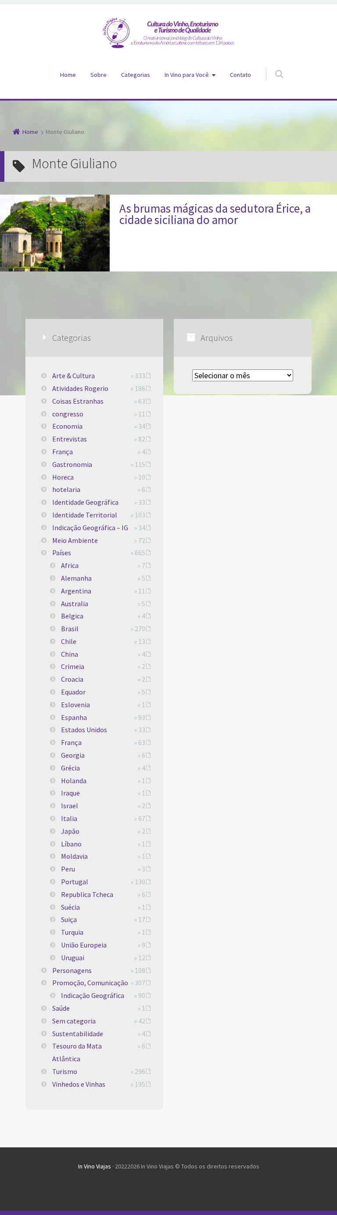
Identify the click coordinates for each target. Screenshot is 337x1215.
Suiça (69, 919)
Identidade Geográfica (85, 502)
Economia (67, 426)
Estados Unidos (84, 729)
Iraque (70, 792)
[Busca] (271, 65)
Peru (68, 868)
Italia (69, 818)
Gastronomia (72, 464)
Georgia (73, 755)
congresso (67, 413)
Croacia (72, 679)
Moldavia (74, 856)
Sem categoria (74, 1020)
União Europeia (84, 944)
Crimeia (72, 666)
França (62, 451)
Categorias (135, 75)
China (69, 654)
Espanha (74, 717)
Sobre (98, 75)
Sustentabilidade (77, 1033)
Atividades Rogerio (80, 388)
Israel (69, 805)
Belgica (72, 615)
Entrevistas (69, 438)
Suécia (70, 907)
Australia (74, 603)
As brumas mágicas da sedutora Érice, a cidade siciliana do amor (215, 214)
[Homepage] (168, 33)
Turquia (72, 932)
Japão (70, 831)
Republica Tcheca (87, 894)
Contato (240, 75)
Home (68, 75)
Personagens (72, 970)
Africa (70, 565)
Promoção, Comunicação (90, 982)
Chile (68, 641)
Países (61, 552)
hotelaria (66, 489)
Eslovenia (75, 704)
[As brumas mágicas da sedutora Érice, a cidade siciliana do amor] (55, 233)
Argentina (76, 590)
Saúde (61, 1008)
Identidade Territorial (84, 514)
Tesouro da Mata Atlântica (77, 1052)
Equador (73, 691)
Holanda (73, 780)
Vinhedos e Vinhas (78, 1084)
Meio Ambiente (75, 540)
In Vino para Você (187, 75)
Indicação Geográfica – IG (90, 527)
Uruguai (72, 957)
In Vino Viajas (94, 1166)
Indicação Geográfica (92, 995)
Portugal (74, 881)
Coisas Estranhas (78, 401)
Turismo (64, 1071)
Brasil (70, 628)
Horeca (63, 477)
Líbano (71, 843)
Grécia (70, 767)
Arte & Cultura (73, 375)
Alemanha (76, 578)
